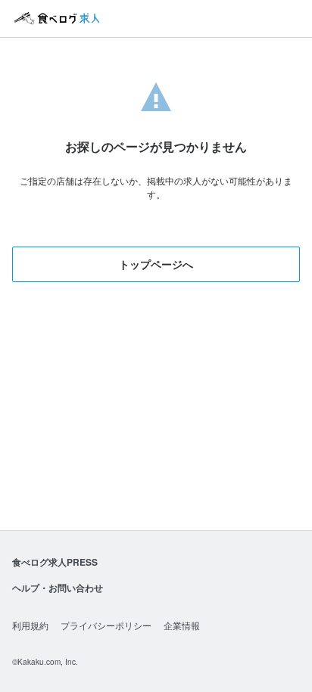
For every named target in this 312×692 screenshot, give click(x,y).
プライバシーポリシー (106, 625)
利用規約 (30, 625)
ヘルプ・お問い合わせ (57, 587)
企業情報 (182, 625)
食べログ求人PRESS (55, 562)
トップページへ (156, 264)
